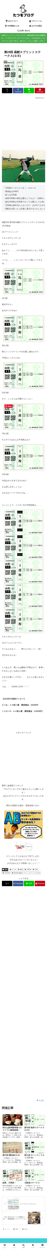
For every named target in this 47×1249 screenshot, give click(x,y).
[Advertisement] (23, 124)
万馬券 (29, 869)
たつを (14, 869)
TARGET (7, 873)
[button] (40, 633)
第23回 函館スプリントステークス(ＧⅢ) (27, 873)
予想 (36, 869)
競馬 (6, 869)
